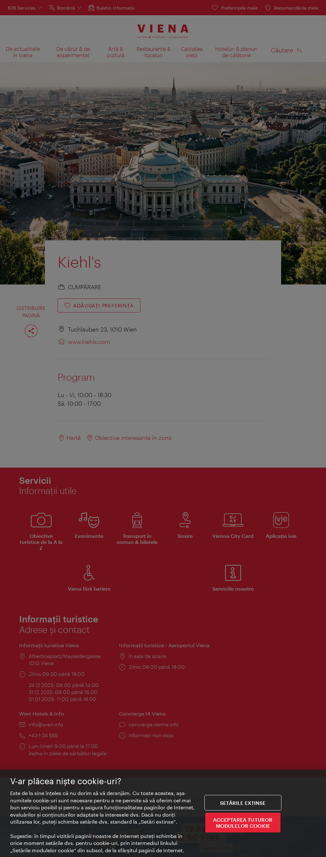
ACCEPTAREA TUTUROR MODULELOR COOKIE (243, 823)
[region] (163, 813)
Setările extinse (243, 802)
